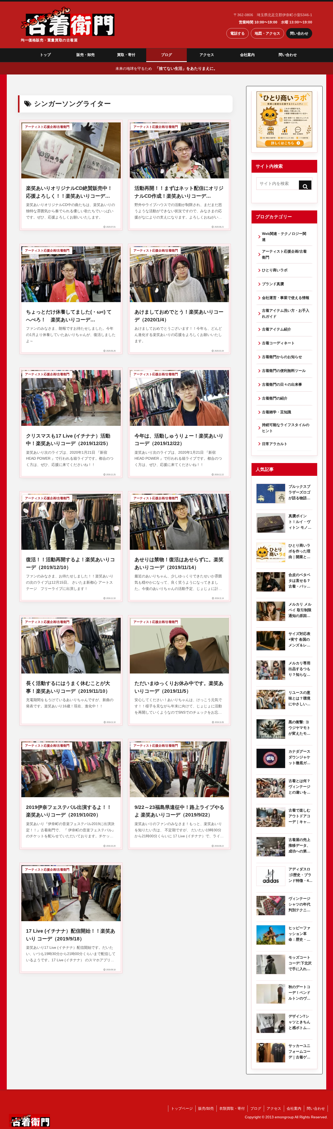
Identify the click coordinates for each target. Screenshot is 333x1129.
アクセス (207, 55)
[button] (305, 186)
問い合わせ (299, 33)
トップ (45, 55)
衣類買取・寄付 (232, 1108)
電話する (237, 33)
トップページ (182, 1108)
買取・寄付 (126, 55)
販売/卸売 (206, 1108)
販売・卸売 (85, 55)
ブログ (166, 55)
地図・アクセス (267, 33)
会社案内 (247, 55)
